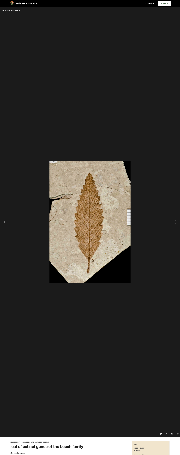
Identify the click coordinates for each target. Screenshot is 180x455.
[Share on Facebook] (161, 433)
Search (150, 3)
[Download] (171, 433)
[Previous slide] (4, 222)
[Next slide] (175, 222)
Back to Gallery (12, 10)
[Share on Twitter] (166, 433)
